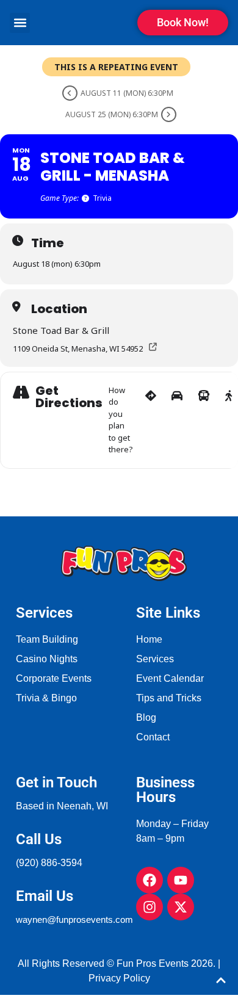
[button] (20, 23)
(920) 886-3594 (49, 863)
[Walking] (228, 420)
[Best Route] (150, 420)
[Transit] (204, 420)
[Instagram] (149, 907)
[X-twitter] (180, 907)
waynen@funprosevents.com (74, 919)
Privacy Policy (119, 978)
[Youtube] (180, 880)
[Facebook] (149, 880)
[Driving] (177, 420)
